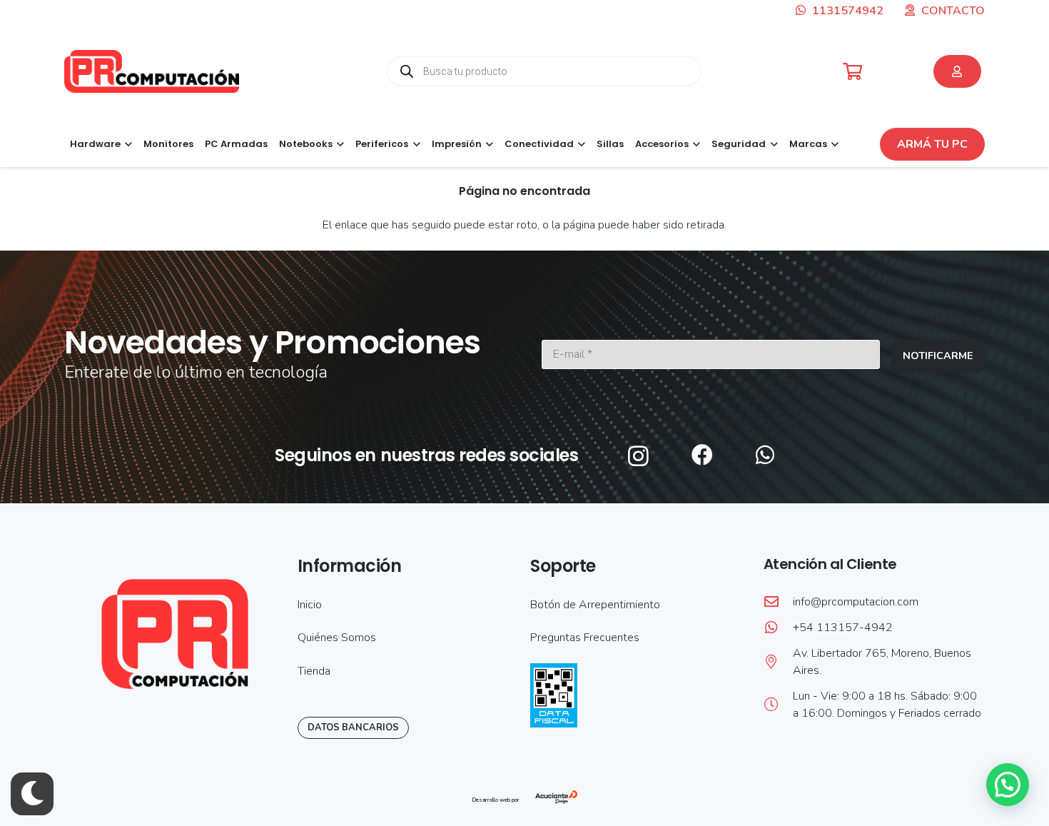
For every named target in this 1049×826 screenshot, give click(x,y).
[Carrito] (852, 72)
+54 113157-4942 (843, 627)
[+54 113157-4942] (778, 627)
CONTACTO (953, 11)
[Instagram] (638, 456)
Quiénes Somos (337, 637)
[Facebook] (702, 454)
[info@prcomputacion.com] (778, 602)
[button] (126, 144)
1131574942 (846, 11)
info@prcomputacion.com (855, 602)
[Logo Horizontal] (151, 71)
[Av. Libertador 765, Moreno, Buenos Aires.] (778, 662)
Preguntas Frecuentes (584, 637)
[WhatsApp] (765, 454)
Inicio (310, 605)
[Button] (957, 71)
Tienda (314, 671)
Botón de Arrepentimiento (595, 605)
